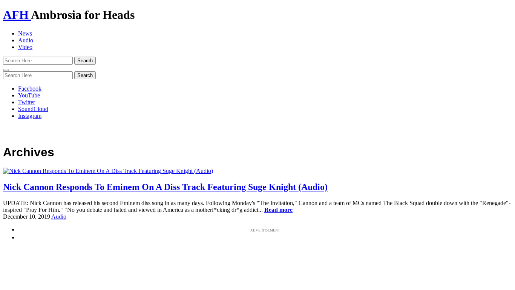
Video (25, 47)
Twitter (26, 102)
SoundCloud (33, 109)
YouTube (29, 95)
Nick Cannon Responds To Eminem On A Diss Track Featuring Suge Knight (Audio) (165, 187)
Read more (278, 210)
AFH (17, 15)
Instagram (29, 116)
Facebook (29, 88)
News (25, 33)
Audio (25, 40)
